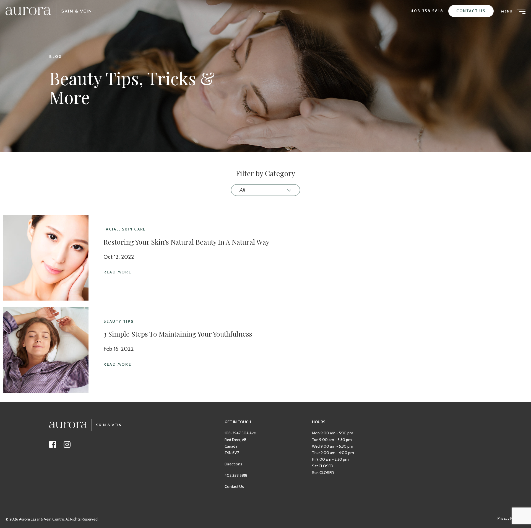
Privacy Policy (509, 518)
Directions (233, 464)
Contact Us (471, 10)
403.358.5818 (427, 10)
